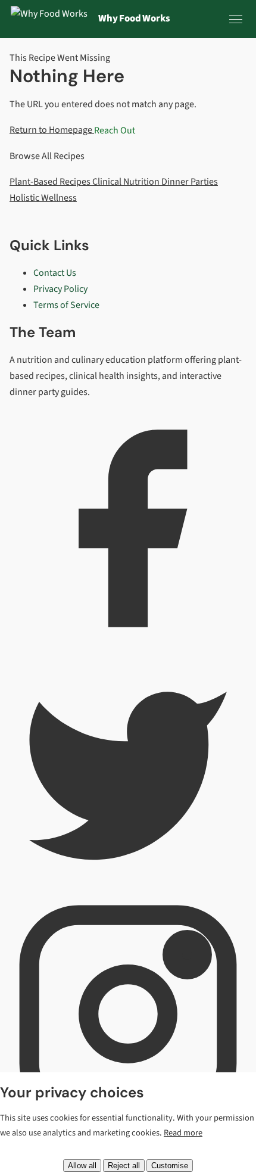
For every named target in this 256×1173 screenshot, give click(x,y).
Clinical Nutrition (126, 181)
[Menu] (236, 19)
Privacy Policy (60, 288)
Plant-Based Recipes (51, 181)
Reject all (124, 1165)
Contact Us (54, 272)
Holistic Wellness (43, 197)
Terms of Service (66, 305)
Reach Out (114, 129)
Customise (169, 1165)
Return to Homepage (52, 129)
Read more (183, 1133)
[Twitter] (128, 886)
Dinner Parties (189, 181)
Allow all (82, 1165)
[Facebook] (128, 644)
